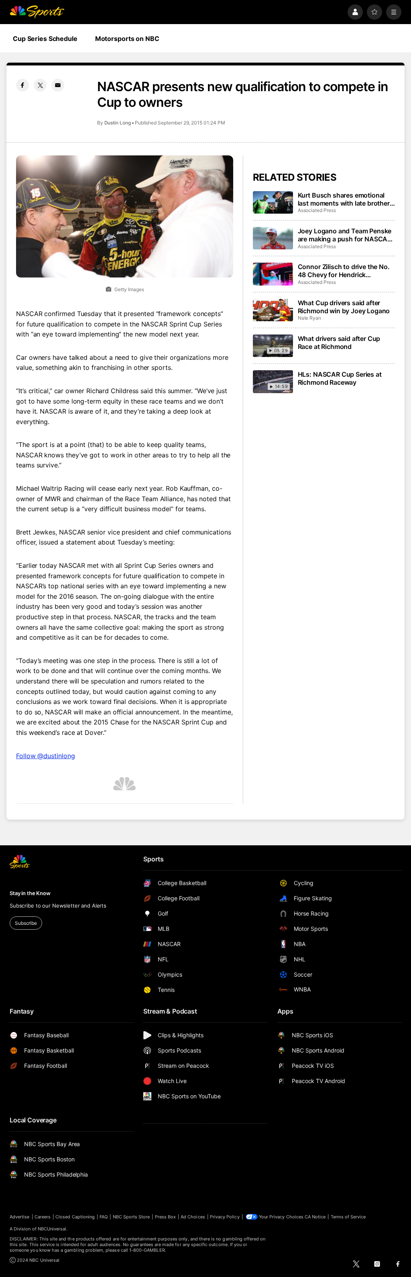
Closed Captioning (75, 1217)
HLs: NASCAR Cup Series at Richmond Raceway (340, 378)
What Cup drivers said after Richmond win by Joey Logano (344, 307)
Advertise (20, 1217)
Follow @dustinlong (45, 756)
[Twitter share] (40, 85)
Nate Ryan (309, 318)
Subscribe (26, 923)
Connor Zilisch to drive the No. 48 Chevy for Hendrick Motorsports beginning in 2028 (345, 271)
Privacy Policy (225, 1217)
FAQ (104, 1217)
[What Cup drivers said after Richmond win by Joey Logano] (273, 310)
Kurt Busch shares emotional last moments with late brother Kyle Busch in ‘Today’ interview (344, 199)
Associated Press (317, 210)
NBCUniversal (52, 1229)
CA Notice (315, 1217)
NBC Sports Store (131, 1217)
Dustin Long (117, 123)
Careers (43, 1217)
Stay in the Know (30, 893)
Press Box (165, 1217)
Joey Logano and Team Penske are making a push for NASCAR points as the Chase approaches (345, 235)
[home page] (37, 12)
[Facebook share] (22, 85)
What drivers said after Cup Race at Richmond (339, 343)
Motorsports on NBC (127, 39)
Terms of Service (348, 1217)
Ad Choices (193, 1217)
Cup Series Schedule (45, 39)
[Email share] (57, 85)
